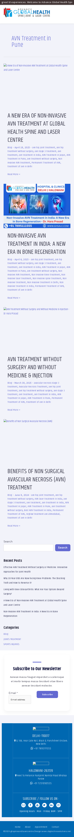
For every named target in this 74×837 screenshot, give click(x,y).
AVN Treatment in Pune (39, 398)
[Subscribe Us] (37, 805)
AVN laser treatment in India (48, 499)
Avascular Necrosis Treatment (33, 387)
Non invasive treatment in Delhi (42, 282)
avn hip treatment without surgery (35, 391)
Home (18, 827)
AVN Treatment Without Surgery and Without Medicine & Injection (35, 367)
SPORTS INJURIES (11, 644)
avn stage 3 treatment (45, 151)
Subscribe (47, 694)
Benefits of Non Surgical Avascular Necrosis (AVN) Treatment (37, 479)
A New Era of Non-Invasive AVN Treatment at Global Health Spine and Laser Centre (37, 128)
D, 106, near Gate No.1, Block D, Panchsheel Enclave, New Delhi (42, 742)
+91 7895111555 (42, 748)
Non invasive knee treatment (46, 275)
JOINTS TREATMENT (12, 639)
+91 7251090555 (42, 783)
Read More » (14, 174)
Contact (55, 827)
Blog (10, 148)
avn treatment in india (30, 155)
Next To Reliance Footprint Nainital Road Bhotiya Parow (42, 777)
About (28, 827)
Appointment (41, 827)
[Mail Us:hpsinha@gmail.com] (23, 805)
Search (8, 541)
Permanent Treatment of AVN (46, 163)
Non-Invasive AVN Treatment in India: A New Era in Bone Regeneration (37, 244)
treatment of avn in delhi (20, 166)
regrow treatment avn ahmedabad (43, 514)
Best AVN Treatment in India (37, 510)
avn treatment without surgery (42, 159)
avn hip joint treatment (43, 148)
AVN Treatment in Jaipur (53, 155)
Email (13, 693)
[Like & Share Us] (30, 805)
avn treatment (26, 394)
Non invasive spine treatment (47, 278)
